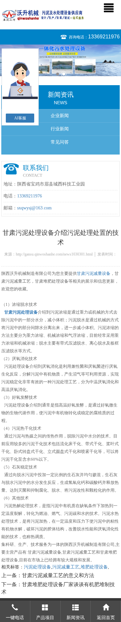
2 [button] (63, 74)
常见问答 (60, 142)
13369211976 (104, 36)
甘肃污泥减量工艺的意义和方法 (58, 575)
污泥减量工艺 (65, 567)
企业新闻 (60, 115)
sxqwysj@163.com (34, 208)
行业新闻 (60, 128)
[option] (60, 60)
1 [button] (57, 74)
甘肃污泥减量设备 (93, 273)
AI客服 (20, 118)
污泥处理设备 (37, 567)
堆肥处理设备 (94, 567)
